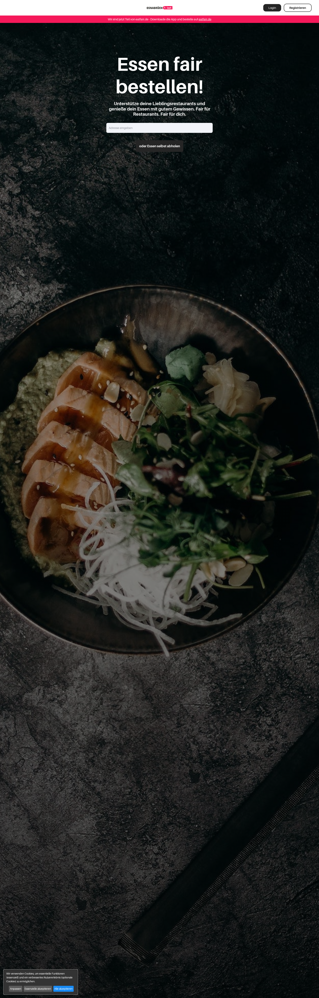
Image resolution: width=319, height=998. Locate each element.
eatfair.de (205, 19)
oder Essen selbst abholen (159, 146)
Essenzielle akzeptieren (38, 988)
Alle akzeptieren (63, 988)
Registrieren (297, 8)
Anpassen (15, 988)
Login (272, 8)
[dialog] (41, 982)
